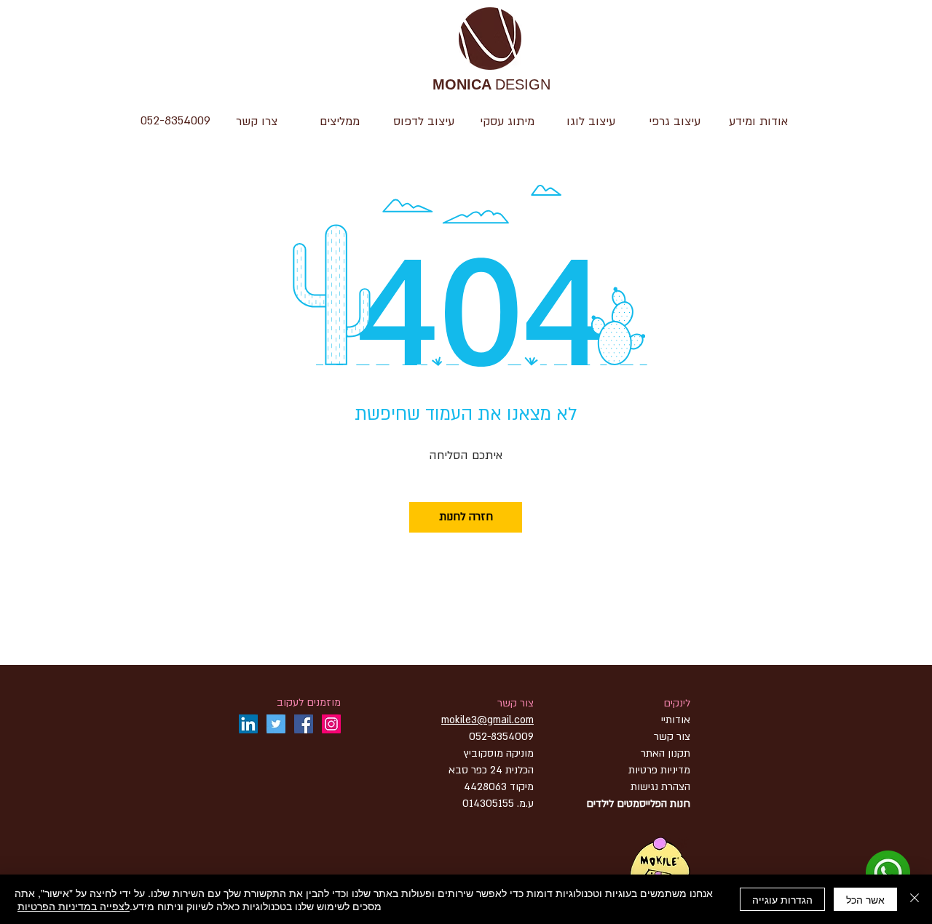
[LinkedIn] (248, 723)
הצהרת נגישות (659, 787)
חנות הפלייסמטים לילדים (638, 804)
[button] (591, 121)
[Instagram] (331, 723)
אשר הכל (865, 899)
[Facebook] (303, 723)
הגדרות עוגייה (782, 899)
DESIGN (491, 85)
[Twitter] (275, 723)
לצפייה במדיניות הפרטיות (73, 906)
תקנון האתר (665, 753)
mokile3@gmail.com (487, 720)
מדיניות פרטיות (659, 770)
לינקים (676, 703)
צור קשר (515, 703)
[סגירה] (914, 899)
